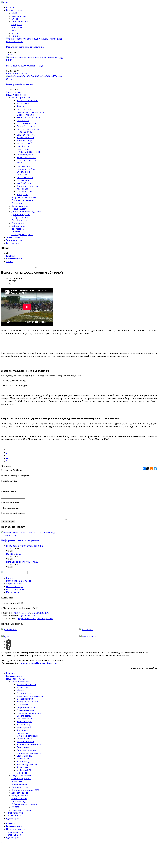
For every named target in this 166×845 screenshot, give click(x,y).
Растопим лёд (18, 801)
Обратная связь (14, 584)
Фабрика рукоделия (27, 764)
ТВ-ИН (9, 55)
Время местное (14, 41)
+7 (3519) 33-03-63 (27, 618)
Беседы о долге (24, 693)
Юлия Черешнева (15, 92)
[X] (147, 468)
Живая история (24, 721)
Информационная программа (25, 46)
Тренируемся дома (21, 809)
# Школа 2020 (24, 770)
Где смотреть (13, 818)
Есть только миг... (25, 718)
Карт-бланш (23, 730)
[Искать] (36, 267)
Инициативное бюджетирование (24, 546)
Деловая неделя (19, 792)
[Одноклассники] (151, 468)
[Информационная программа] (34, 38)
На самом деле (24, 738)
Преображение (19, 798)
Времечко (16, 781)
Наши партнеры (15, 589)
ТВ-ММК (15, 807)
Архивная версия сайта (144, 668)
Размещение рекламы (18, 581)
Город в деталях (19, 787)
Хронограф (22, 767)
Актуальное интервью (23, 775)
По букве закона (19, 795)
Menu (6, 248)
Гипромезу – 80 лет (26, 707)
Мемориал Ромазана (19, 84)
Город (14, 33)
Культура (16, 30)
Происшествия (19, 21)
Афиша (20, 690)
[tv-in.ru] (5, 2)
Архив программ (20, 681)
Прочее (15, 36)
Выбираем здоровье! (27, 701)
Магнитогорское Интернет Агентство (38, 663)
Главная (10, 673)
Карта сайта (12, 592)
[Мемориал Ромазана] (34, 76)
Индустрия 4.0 (24, 727)
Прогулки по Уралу (26, 750)
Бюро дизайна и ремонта (30, 695)
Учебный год (23, 761)
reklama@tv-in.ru (45, 618)
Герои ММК (23, 704)
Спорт (14, 19)
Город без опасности (27, 710)
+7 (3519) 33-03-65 (27, 615)
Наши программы (15, 678)
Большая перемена (21, 778)
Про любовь (23, 747)
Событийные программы (24, 804)
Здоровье (16, 27)
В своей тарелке (25, 698)
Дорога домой (24, 715)
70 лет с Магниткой (26, 684)
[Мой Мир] (155, 468)
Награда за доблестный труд (24, 65)
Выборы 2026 (13, 554)
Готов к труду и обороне (29, 713)
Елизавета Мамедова (18, 73)
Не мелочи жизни (25, 741)
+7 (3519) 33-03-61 (21, 612)
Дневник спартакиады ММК (25, 790)
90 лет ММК (23, 687)
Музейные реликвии (27, 735)
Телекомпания (13, 815)
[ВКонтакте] (144, 468)
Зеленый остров (25, 724)
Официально (18, 16)
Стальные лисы (24, 755)
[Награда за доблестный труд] (34, 57)
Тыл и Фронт (23, 758)
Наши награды (14, 586)
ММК (14, 13)
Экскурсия (22, 772)
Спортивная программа (29, 752)
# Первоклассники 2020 (29, 744)
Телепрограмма (14, 812)
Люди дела (22, 733)
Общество (16, 24)
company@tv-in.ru (40, 612)
